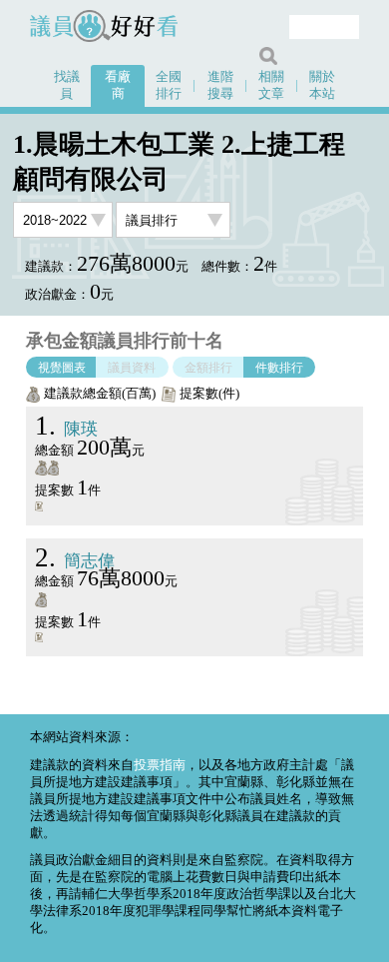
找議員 (67, 85)
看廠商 (118, 85)
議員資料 (132, 367)
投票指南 (160, 765)
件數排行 (279, 367)
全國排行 (169, 85)
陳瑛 (66, 429)
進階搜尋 (220, 85)
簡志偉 (75, 560)
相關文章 (271, 85)
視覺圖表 (62, 367)
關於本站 (322, 85)
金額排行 (208, 367)
